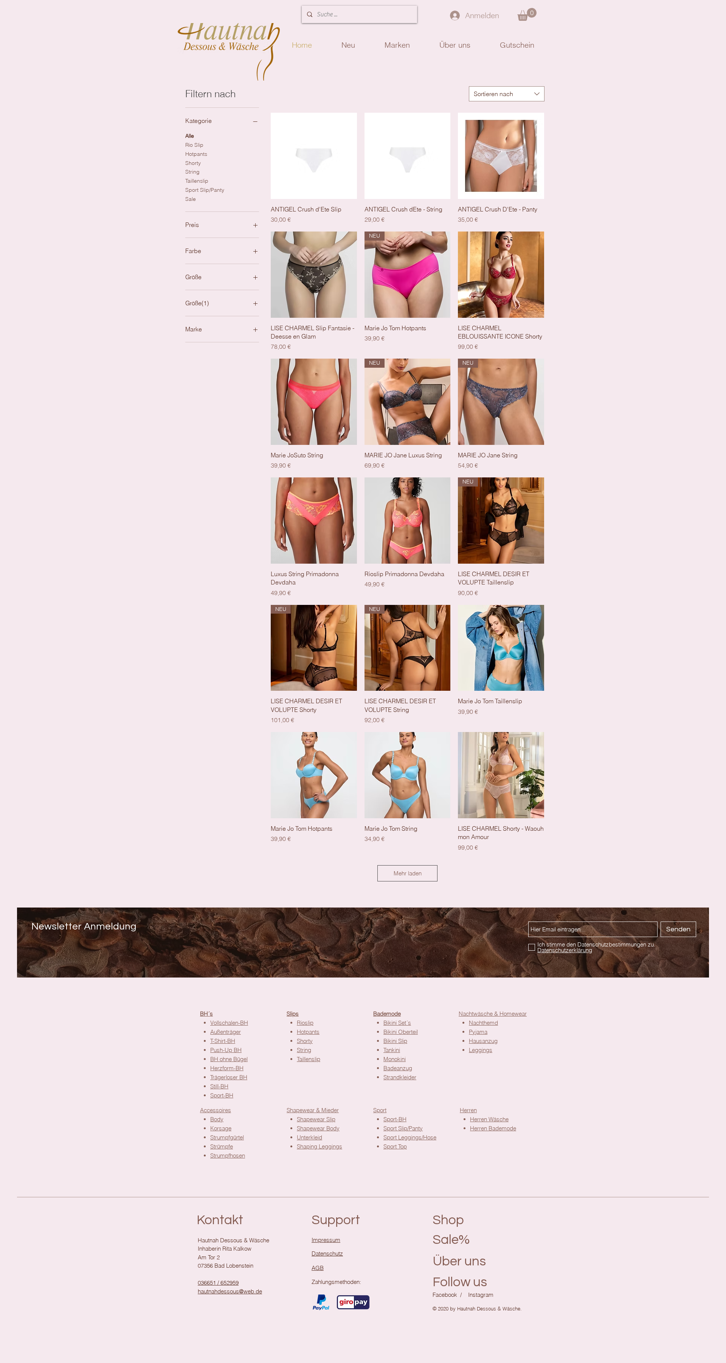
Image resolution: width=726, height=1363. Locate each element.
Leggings (480, 1050)
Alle (189, 135)
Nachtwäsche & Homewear (493, 1013)
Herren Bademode (493, 1128)
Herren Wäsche (489, 1119)
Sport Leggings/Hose (409, 1137)
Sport (379, 1110)
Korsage (220, 1128)
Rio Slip (194, 144)
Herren (468, 1110)
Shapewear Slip (316, 1119)
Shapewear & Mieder (313, 1110)
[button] (527, 14)
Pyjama (478, 1031)
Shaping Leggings (319, 1146)
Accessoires (215, 1110)
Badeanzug (397, 1068)
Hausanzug (483, 1040)
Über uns (459, 1261)
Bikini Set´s (397, 1022)
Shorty (193, 163)
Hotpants (196, 154)
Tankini (391, 1050)
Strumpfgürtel (227, 1137)
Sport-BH (394, 1119)
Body (216, 1119)
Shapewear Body (318, 1128)
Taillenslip (196, 180)
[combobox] (506, 93)
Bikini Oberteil (400, 1031)
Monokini (394, 1059)
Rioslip (305, 1022)
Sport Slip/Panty (204, 189)
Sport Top (395, 1146)
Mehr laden (408, 873)
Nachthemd (483, 1022)
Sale (190, 199)
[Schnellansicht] (314, 156)
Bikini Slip (395, 1040)
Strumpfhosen (227, 1155)
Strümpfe (221, 1146)
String (192, 171)
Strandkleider (399, 1077)
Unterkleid (309, 1137)
